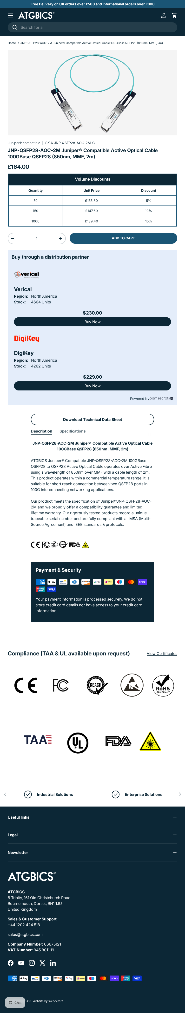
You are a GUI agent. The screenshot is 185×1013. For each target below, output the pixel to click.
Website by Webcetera (48, 1001)
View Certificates (162, 653)
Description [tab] (41, 431)
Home (12, 43)
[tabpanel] (92, 497)
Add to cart (123, 238)
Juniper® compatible (24, 143)
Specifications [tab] (72, 431)
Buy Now (93, 321)
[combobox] (92, 27)
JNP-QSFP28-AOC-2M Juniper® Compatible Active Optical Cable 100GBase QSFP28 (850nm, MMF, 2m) (91, 43)
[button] (174, 15)
